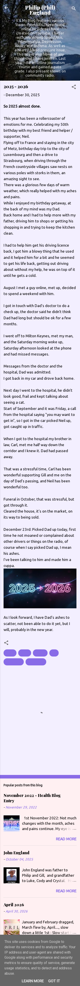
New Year (14, 662)
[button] (73, 87)
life (54, 653)
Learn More (33, 981)
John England (16, 852)
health (40, 653)
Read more (66, 839)
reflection (36, 662)
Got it (54, 981)
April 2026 (14, 904)
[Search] (73, 9)
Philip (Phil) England (40, 10)
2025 (10, 653)
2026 (24, 653)
